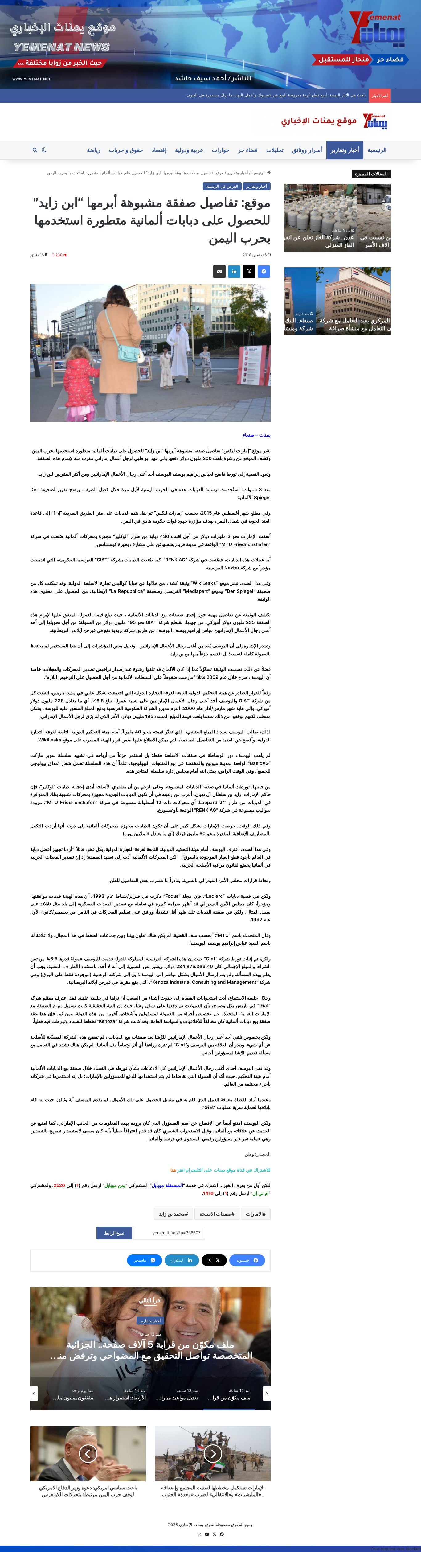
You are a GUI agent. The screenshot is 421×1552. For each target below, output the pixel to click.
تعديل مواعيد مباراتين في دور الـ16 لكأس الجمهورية (150, 1350)
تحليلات (275, 150)
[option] (150, 1348)
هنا (173, 1170)
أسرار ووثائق (307, 150)
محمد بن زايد (172, 1214)
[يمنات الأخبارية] (321, 122)
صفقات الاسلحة (215, 1214)
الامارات (254, 1214)
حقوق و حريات (126, 150)
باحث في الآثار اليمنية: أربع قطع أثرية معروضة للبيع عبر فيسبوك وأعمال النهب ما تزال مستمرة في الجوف (282, 94)
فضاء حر (248, 150)
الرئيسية (377, 150)
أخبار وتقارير (345, 150)
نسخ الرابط (114, 1233)
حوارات (220, 150)
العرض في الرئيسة (222, 186)
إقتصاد (159, 150)
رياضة (93, 150)
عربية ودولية (189, 150)
